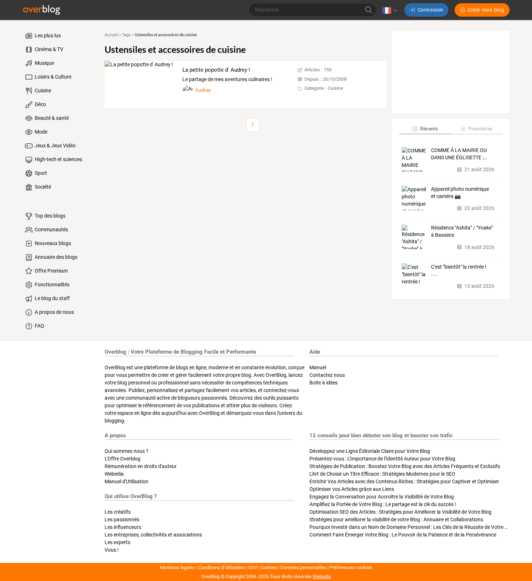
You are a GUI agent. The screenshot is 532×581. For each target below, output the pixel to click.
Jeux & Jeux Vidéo (55, 145)
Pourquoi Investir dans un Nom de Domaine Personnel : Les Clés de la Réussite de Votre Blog (412, 527)
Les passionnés (122, 519)
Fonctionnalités (51, 284)
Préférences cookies (351, 567)
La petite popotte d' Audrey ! (216, 70)
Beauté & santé (51, 118)
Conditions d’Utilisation (221, 567)
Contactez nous (327, 375)
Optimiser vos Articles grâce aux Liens (351, 489)
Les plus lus (47, 35)
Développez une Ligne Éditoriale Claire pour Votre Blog (369, 451)
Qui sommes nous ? (126, 451)
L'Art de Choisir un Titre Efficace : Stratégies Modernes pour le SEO (382, 474)
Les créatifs (118, 512)
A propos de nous (54, 312)
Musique (44, 63)
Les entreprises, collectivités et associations (153, 535)
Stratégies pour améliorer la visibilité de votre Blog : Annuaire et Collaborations (396, 519)
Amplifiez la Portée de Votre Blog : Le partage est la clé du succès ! (382, 504)
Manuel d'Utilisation (126, 481)
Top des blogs (50, 216)
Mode (40, 132)
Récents (429, 128)
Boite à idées (323, 383)
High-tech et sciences (58, 159)
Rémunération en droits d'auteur (141, 466)
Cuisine (42, 90)
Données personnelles (303, 567)
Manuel (317, 367)
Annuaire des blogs (55, 257)
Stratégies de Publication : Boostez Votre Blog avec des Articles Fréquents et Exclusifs (404, 466)
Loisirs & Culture (52, 77)
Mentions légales (177, 567)
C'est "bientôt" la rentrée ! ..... (458, 270)
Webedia (114, 474)
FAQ (39, 326)
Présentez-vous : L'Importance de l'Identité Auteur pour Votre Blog (382, 459)
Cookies (269, 567)
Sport (40, 173)
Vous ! (112, 550)
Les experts (117, 542)
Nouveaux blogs (52, 243)
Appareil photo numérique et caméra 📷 (460, 192)
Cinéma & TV (48, 49)
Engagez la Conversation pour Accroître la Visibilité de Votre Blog (381, 497)
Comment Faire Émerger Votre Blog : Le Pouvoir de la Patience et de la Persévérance (402, 535)
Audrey (203, 90)
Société (42, 187)
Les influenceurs (123, 527)
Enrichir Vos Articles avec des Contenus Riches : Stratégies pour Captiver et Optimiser (404, 481)
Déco (40, 104)
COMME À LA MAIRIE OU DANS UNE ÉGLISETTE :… (459, 153)
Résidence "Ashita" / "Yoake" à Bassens (462, 231)
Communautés (51, 229)
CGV (252, 567)
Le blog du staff (52, 298)
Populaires (480, 128)
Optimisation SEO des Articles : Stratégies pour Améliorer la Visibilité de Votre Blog (400, 512)
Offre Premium (51, 271)
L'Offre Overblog (122, 459)
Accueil (111, 35)
